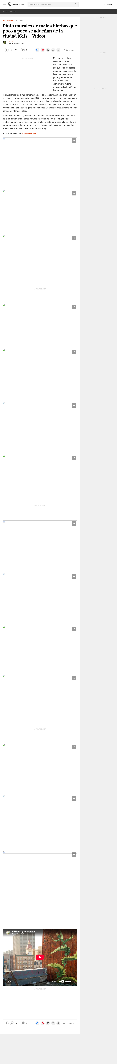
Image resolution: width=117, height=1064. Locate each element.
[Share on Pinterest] (43, 50)
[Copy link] (58, 50)
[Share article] (74, 140)
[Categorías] (4, 4)
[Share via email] (53, 50)
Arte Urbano (8, 20)
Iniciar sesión (106, 4)
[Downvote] (12, 50)
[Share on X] (48, 50)
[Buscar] (75, 4)
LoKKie (10, 41)
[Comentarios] (23, 50)
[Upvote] (7, 50)
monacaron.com (29, 133)
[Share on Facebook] (37, 50)
